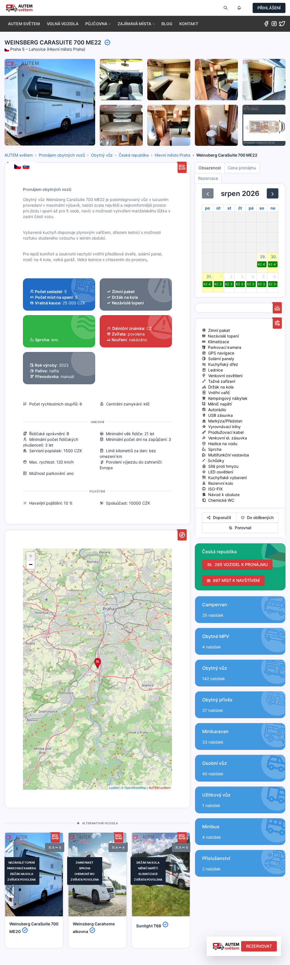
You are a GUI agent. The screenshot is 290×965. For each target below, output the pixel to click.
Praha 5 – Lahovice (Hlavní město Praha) (47, 49)
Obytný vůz (102, 155)
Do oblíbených (259, 517)
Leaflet (114, 787)
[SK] (27, 167)
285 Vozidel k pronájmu (240, 564)
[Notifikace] (239, 7)
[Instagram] (274, 24)
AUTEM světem (19, 155)
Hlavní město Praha (172, 155)
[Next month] (272, 193)
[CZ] (18, 167)
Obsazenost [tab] (210, 167)
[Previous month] (208, 193)
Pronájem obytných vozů (62, 155)
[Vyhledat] (225, 7)
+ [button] (31, 556)
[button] (98, 24)
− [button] (31, 564)
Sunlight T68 (149, 925)
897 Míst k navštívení (235, 580)
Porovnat (242, 527)
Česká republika (134, 155)
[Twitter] (282, 24)
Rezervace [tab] (208, 178)
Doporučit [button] (221, 517)
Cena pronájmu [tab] (242, 167)
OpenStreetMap (135, 787)
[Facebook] (266, 24)
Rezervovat (259, 946)
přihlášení (269, 7)
